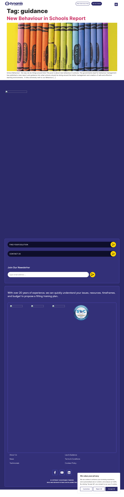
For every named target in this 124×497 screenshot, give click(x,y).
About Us (13, 455)
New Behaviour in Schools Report (46, 18)
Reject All (99, 489)
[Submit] (92, 274)
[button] (116, 4)
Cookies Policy (70, 463)
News (12, 459)
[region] (99, 483)
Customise (86, 489)
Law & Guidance (71, 455)
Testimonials (14, 463)
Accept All (111, 489)
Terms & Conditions (72, 459)
